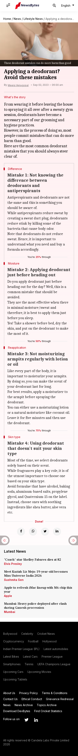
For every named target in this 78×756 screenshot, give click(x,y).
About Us (9, 693)
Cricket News (46, 633)
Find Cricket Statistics (48, 711)
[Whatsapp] (33, 532)
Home (7, 18)
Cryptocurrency (13, 641)
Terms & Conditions (54, 693)
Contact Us (10, 699)
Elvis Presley (13, 563)
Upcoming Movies (39, 671)
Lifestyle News (33, 18)
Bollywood (10, 633)
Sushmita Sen (14, 579)
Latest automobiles (56, 649)
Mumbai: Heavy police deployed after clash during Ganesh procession (35, 606)
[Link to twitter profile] (26, 720)
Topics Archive (47, 705)
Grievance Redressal (60, 699)
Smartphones (12, 664)
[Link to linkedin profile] (36, 720)
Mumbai (9, 612)
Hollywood (49, 641)
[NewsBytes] (27, 5)
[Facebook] (21, 532)
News (17, 18)
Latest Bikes (11, 656)
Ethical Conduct (32, 699)
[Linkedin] (57, 532)
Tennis (29, 664)
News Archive (24, 705)
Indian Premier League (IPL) (21, 649)
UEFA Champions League (53, 664)
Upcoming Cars (13, 671)
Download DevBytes (16, 711)
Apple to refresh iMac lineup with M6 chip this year (38, 590)
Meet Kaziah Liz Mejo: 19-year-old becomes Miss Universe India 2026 (36, 574)
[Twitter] (45, 532)
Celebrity (27, 633)
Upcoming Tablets (15, 679)
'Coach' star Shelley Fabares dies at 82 (32, 560)
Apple (8, 596)
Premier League (52, 656)
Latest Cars (30, 656)
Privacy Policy (28, 693)
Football (33, 641)
